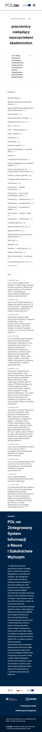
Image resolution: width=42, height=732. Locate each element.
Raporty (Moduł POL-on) (17, 227)
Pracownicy (12, 183)
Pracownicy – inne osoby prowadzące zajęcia (18, 194)
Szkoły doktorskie (15, 252)
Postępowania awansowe (18, 179)
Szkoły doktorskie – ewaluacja (20, 256)
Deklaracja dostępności (26, 710)
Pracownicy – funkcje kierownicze (16, 188)
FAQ (29, 19)
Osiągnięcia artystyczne (17, 159)
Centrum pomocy (18, 19)
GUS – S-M (12, 126)
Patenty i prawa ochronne (18, 175)
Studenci (11, 244)
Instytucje (12, 138)
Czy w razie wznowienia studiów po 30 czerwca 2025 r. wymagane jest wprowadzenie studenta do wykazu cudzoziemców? (21, 451)
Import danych (13, 134)
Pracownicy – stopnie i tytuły (19, 213)
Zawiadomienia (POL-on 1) (18, 262)
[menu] (34, 5)
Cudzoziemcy (13, 114)
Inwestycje (12, 141)
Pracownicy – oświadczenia (19, 203)
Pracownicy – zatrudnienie (18, 219)
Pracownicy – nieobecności (19, 199)
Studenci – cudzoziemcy (18, 248)
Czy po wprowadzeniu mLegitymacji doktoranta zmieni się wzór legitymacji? (20, 479)
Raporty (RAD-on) (15, 231)
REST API (12, 241)
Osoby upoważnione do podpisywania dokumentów (19, 170)
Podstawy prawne (28, 706)
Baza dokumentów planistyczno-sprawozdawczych (21, 109)
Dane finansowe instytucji (18, 118)
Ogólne (10, 155)
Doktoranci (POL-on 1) (17, 122)
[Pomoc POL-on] (12, 5)
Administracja (13, 98)
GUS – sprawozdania (16, 130)
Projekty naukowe (15, 223)
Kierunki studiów (14, 145)
